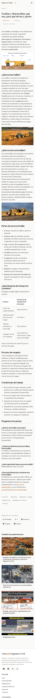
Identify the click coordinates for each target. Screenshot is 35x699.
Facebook (26, 519)
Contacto (5, 692)
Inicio (3, 8)
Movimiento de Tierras (19, 500)
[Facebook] (8, 669)
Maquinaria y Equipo (26, 497)
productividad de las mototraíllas (14, 490)
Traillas (5, 503)
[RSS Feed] (17, 669)
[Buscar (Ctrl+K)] (15, 2)
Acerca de (5, 689)
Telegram (7, 523)
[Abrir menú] (32, 3)
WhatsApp (8, 519)
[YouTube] (4, 669)
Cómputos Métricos (8, 686)
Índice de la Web (6, 681)
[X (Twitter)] (13, 669)
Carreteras (6, 20)
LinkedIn (18, 523)
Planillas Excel (6, 683)
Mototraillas (6, 500)
